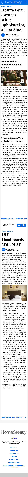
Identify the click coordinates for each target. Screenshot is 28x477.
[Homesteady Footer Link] (14, 432)
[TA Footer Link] (14, 438)
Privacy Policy (14, 462)
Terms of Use (14, 459)
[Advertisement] (14, 202)
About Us (13, 447)
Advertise (14, 450)
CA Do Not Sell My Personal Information (14, 466)
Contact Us (14, 453)
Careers (14, 456)
